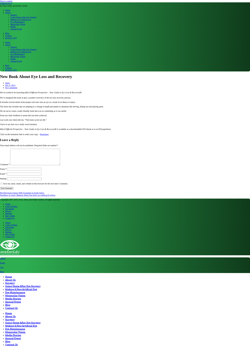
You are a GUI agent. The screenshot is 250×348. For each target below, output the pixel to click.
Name (3, 169)
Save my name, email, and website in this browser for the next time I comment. (35, 184)
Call (1, 267)
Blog (2, 272)
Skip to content (6, 1)
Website (3, 179)
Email (3, 174)
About (2, 258)
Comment (5, 164)
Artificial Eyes (6, 3)
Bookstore (44, 134)
